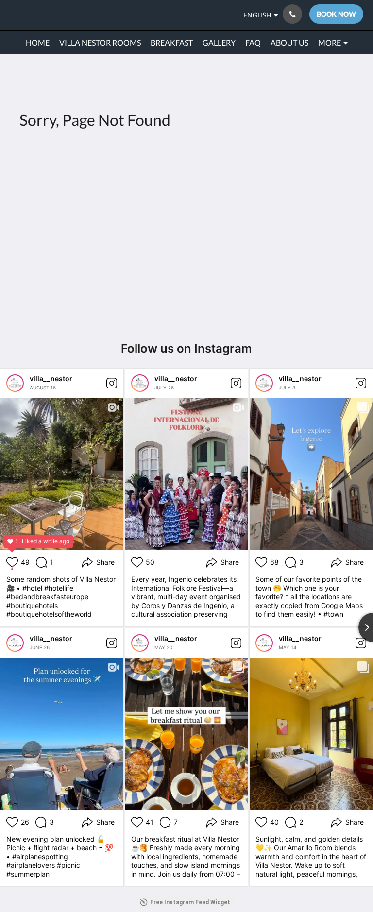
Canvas (209, 298)
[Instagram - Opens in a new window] (327, 184)
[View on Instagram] (112, 383)
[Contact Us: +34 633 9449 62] (292, 14)
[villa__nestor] (15, 383)
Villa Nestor (35, 14)
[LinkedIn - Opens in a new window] (353, 184)
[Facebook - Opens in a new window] (300, 184)
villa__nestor (51, 378)
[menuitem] (38, 43)
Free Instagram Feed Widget (190, 902)
